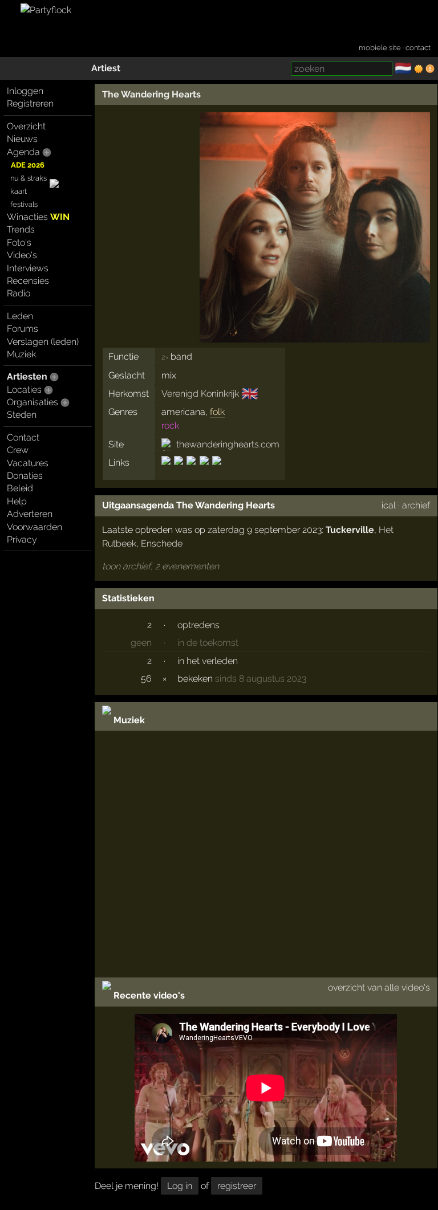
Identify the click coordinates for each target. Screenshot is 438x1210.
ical (389, 505)
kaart (18, 191)
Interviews (27, 268)
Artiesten (27, 376)
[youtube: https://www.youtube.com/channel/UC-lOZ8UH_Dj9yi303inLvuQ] (215, 470)
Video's (22, 255)
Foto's (19, 242)
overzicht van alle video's (379, 987)
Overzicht (26, 126)
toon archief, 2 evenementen (160, 566)
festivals (24, 204)
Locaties (24, 389)
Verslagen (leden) (43, 341)
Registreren (30, 103)
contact (418, 47)
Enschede (161, 543)
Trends (21, 229)
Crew (18, 450)
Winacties (38, 216)
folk (217, 411)
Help (17, 501)
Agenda (23, 151)
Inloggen (25, 90)
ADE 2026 (27, 165)
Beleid (20, 488)
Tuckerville (350, 529)
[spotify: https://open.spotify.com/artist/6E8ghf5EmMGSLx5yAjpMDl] (191, 470)
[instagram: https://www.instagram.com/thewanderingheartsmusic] (178, 470)
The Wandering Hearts (151, 94)
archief (416, 505)
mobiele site (380, 47)
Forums (22, 328)
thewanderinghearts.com (227, 444)
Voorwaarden (34, 527)
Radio (18, 293)
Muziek (21, 354)
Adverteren (29, 513)
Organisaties (32, 402)
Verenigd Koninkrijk (200, 393)
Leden (20, 316)
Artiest (105, 68)
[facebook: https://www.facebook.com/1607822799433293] (166, 470)
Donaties (25, 475)
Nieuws (22, 138)
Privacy (22, 539)
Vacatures (27, 463)
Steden (21, 414)
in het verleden (207, 660)
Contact (23, 437)
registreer (236, 1185)
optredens (198, 625)
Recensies (28, 280)
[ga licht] (418, 69)
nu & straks (28, 178)
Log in (179, 1185)
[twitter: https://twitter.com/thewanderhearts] (204, 470)
